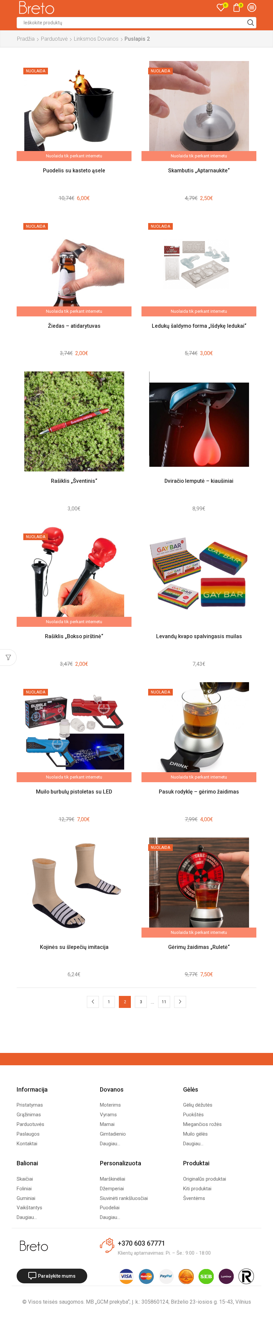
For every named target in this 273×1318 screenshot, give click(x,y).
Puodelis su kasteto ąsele (74, 170)
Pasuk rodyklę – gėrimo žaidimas (199, 792)
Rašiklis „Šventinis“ (74, 481)
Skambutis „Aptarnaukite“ (199, 170)
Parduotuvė (54, 39)
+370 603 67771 (141, 1243)
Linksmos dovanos (96, 39)
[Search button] (250, 22)
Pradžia (26, 39)
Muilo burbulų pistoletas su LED (74, 792)
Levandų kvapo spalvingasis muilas (199, 636)
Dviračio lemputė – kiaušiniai (198, 481)
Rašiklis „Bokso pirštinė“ (74, 636)
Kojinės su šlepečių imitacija (74, 947)
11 (164, 1002)
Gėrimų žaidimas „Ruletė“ (199, 947)
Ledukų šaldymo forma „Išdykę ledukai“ (199, 326)
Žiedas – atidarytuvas (74, 326)
